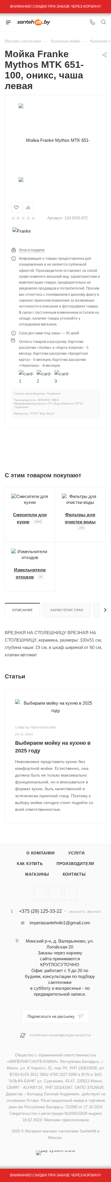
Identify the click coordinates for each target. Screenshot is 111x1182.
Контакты (74, 874)
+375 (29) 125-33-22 (40, 911)
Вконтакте (40, 894)
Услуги (76, 853)
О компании (40, 853)
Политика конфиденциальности (60, 1035)
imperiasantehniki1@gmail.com (60, 922)
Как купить (30, 864)
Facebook (55, 894)
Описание (22, 610)
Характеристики (66, 610)
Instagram (70, 894)
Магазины (37, 874)
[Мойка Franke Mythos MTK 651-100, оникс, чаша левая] (56, 139)
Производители (75, 864)
